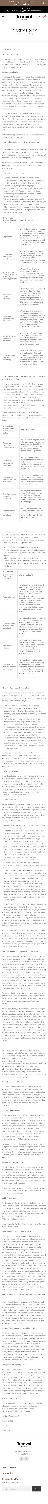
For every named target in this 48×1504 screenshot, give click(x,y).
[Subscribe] (36, 1488)
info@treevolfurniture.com (32, 11)
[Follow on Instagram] (26, 1458)
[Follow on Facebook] (21, 1458)
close (44, 3)
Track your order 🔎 (24, 8)
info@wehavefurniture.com (21, 1100)
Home (17, 34)
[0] (43, 17)
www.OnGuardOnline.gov (15, 1219)
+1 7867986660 (14, 11)
